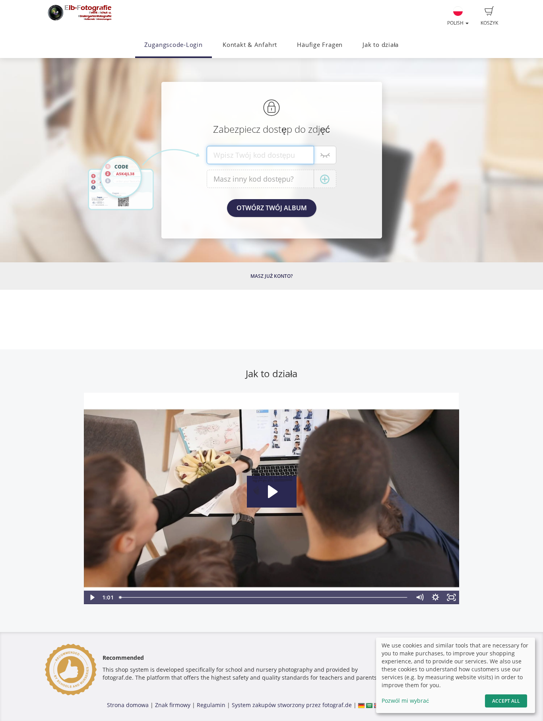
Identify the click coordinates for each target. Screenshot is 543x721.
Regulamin (211, 705)
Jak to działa (381, 45)
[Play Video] (92, 597)
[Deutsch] (361, 705)
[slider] (264, 597)
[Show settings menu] (436, 597)
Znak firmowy (173, 705)
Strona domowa (128, 705)
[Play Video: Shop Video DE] (272, 492)
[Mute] (420, 597)
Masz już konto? (271, 276)
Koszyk (489, 22)
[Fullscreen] (452, 597)
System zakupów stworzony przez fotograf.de (292, 705)
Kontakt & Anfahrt (250, 45)
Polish (456, 22)
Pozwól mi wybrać (405, 700)
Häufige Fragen (320, 45)
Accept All (506, 701)
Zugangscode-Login (173, 45)
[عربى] (369, 705)
